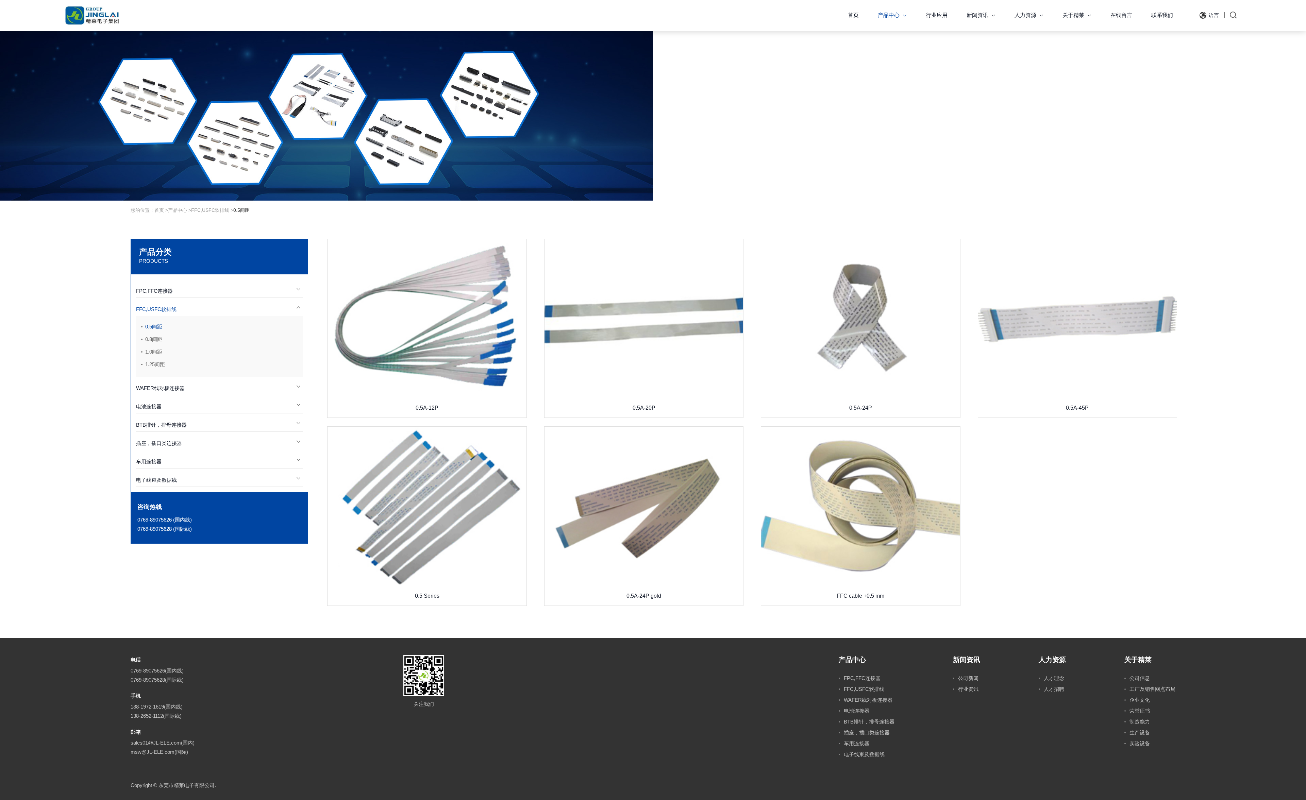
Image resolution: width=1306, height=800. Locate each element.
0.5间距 (241, 210)
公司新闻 (968, 678)
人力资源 (1029, 15)
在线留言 (1121, 15)
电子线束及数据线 (156, 480)
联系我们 (1162, 15)
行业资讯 (968, 689)
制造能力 (1139, 722)
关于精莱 (1076, 15)
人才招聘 (1054, 689)
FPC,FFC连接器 (154, 291)
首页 (853, 15)
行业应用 (937, 15)
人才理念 (1054, 678)
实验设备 (1139, 743)
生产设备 (1139, 732)
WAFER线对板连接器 (160, 388)
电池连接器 (149, 406)
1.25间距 (155, 364)
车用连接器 (149, 461)
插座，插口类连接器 (159, 443)
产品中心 (892, 15)
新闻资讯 (981, 15)
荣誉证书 (1139, 711)
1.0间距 (153, 352)
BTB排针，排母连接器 (161, 425)
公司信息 (1139, 678)
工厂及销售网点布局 (1152, 689)
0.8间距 (153, 339)
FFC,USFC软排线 (210, 210)
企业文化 (1139, 700)
